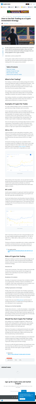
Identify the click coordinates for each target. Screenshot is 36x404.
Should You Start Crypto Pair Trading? (14, 74)
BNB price (24, 7)
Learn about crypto (9, 16)
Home (4, 16)
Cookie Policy (22, 396)
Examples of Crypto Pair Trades (13, 71)
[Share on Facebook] (3, 48)
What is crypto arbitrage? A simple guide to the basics (19, 354)
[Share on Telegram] (3, 54)
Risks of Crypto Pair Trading (12, 72)
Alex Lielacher (6, 23)
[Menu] (34, 4)
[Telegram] (15, 397)
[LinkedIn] (17, 397)
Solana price (30, 7)
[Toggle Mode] (31, 4)
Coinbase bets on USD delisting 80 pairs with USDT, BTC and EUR (20, 251)
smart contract (22, 146)
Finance (16, 359)
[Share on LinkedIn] (3, 52)
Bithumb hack (20, 300)
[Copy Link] (3, 56)
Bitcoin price (4, 7)
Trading (20, 359)
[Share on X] (3, 50)
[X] (12, 397)
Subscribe (24, 391)
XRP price (17, 7)
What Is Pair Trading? (11, 69)
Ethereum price (11, 7)
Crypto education (10, 359)
